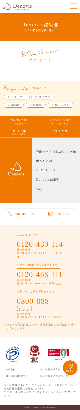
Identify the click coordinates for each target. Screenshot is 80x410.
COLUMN (60, 132)
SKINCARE (20, 121)
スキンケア (17, 97)
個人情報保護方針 (50, 369)
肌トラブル (61, 105)
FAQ (39, 189)
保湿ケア (43, 97)
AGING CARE (60, 121)
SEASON (20, 132)
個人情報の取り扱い (17, 376)
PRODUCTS (45, 170)
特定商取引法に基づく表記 (55, 376)
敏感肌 (36, 105)
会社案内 (11, 369)
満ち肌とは (44, 161)
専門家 (14, 105)
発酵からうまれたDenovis (56, 151)
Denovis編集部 (48, 179)
